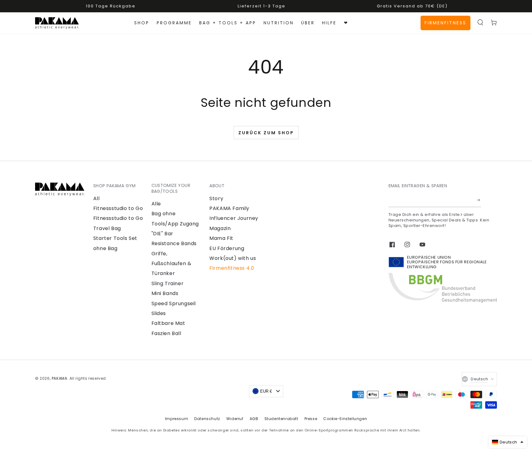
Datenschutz (207, 418)
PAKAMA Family (229, 208)
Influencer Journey (233, 218)
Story (216, 198)
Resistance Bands (174, 243)
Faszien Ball (166, 333)
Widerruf (235, 418)
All (96, 198)
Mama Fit (221, 238)
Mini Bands (165, 293)
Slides (158, 313)
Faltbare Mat (168, 323)
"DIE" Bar (162, 233)
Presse (310, 418)
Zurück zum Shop (266, 133)
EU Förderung (226, 248)
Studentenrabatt (281, 418)
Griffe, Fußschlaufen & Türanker (171, 263)
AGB (254, 418)
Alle (156, 203)
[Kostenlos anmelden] (479, 200)
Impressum (176, 418)
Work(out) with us (232, 258)
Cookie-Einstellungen (345, 418)
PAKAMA (59, 378)
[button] (480, 22)
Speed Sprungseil (173, 303)
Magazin (220, 228)
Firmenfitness (445, 23)
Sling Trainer (167, 283)
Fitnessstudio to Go (118, 208)
